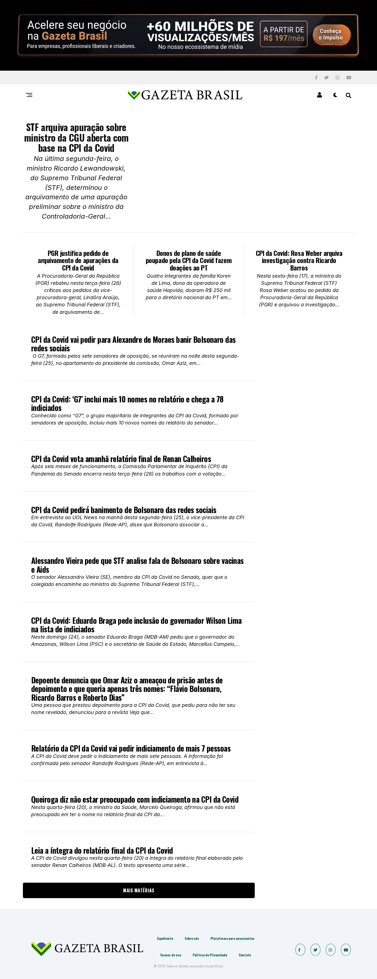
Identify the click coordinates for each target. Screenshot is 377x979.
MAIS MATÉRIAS (138, 890)
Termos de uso (170, 955)
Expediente (165, 938)
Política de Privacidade (210, 955)
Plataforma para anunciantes (232, 938)
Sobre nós (192, 938)
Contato (245, 955)
